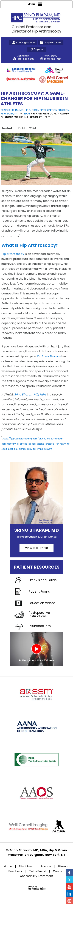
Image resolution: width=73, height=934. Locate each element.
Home (8, 866)
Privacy (46, 866)
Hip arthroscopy (12, 254)
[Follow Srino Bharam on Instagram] (69, 900)
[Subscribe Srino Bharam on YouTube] (69, 886)
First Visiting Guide (43, 580)
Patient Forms (39, 591)
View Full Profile (36, 548)
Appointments (53, 42)
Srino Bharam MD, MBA (30, 394)
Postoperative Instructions (39, 614)
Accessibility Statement (36, 876)
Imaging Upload (25, 42)
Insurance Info (40, 626)
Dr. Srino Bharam (49, 356)
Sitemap (63, 866)
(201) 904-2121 (52, 59)
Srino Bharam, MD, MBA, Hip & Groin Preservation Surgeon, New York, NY (37, 852)
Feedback (15, 871)
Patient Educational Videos (36, 660)
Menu (31, 4)
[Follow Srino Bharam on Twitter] (69, 879)
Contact (59, 871)
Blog (27, 113)
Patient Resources (37, 567)
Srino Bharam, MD (36, 530)
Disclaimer (26, 866)
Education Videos (42, 603)
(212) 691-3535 (25, 59)
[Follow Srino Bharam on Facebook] (69, 872)
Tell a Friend (37, 871)
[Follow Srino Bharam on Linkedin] (69, 893)
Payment (39, 49)
